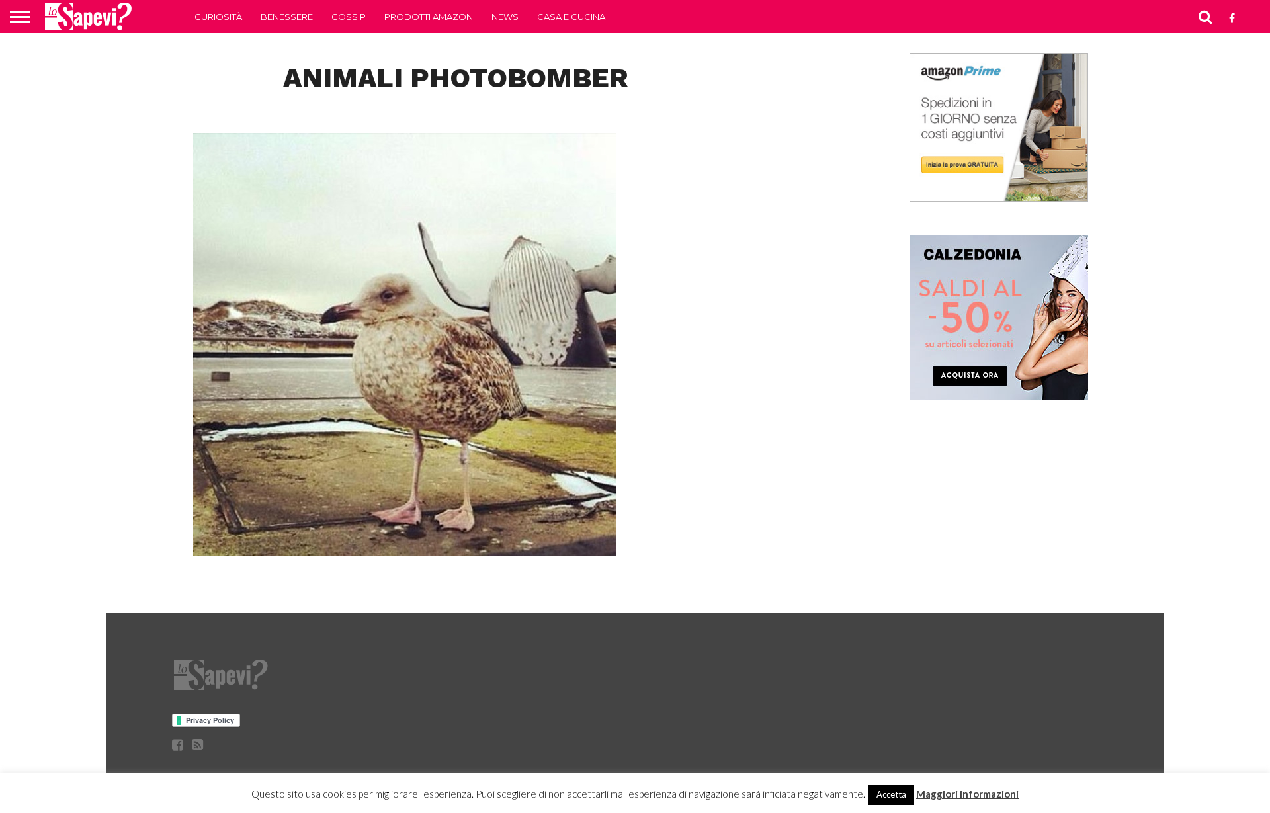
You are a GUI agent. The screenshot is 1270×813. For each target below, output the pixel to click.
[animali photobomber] (404, 551)
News (505, 16)
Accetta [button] (891, 794)
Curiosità (218, 16)
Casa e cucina (571, 16)
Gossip (348, 16)
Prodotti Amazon (428, 16)
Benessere (287, 16)
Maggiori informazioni (967, 794)
